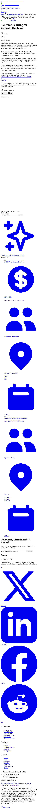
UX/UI (22, 77)
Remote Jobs (8, 733)
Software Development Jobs (15, 14)
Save (5, 93)
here (13, 18)
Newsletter (7, 737)
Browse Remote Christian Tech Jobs (15, 772)
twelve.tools (15, 785)
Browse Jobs (8, 730)
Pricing (6, 749)
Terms (6, 768)
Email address (5, 213)
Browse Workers (9, 747)
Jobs (2, 8)
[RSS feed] (2, 723)
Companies (6, 8)
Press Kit (7, 764)
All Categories (8, 732)
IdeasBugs (6, 807)
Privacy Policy (8, 766)
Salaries (17, 8)
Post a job (3, 12)
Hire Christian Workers (11, 777)
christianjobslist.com (7, 783)
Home (2, 14)
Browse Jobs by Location (12, 774)
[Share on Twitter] (19, 135)
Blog (5, 759)
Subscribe (29, 551)
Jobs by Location (9, 735)
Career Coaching (9, 738)
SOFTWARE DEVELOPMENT (10, 77)
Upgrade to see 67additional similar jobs (12, 255)
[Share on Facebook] (19, 209)
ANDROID (27, 77)
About (6, 758)
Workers (12, 8)
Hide (11, 93)
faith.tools (16, 783)
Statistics (7, 761)
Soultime (3, 80)
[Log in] (1, 10)
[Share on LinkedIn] (19, 172)
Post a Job (7, 746)
